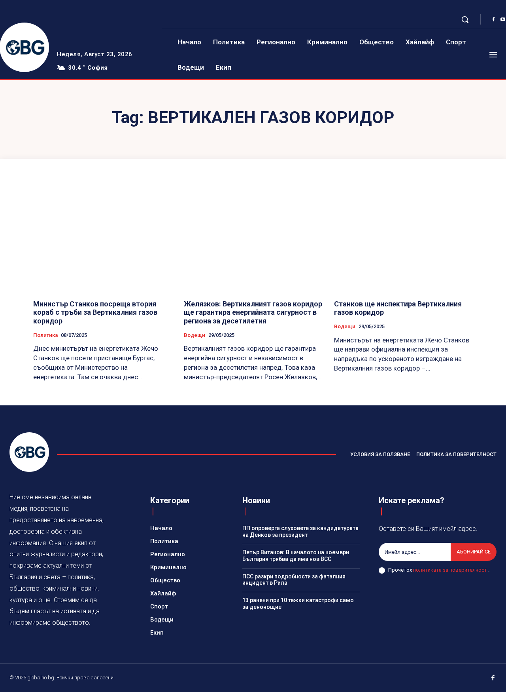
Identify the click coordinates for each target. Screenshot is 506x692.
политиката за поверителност (450, 570)
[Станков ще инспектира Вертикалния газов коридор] (403, 240)
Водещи (194, 335)
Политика (45, 335)
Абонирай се (474, 552)
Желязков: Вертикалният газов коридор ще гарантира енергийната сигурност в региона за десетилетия (253, 312)
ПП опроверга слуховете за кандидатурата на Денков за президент (300, 531)
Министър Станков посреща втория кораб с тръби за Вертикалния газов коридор (95, 312)
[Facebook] (493, 20)
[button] (464, 19)
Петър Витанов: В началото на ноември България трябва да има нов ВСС (295, 555)
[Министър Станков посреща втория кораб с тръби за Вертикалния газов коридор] (102, 240)
